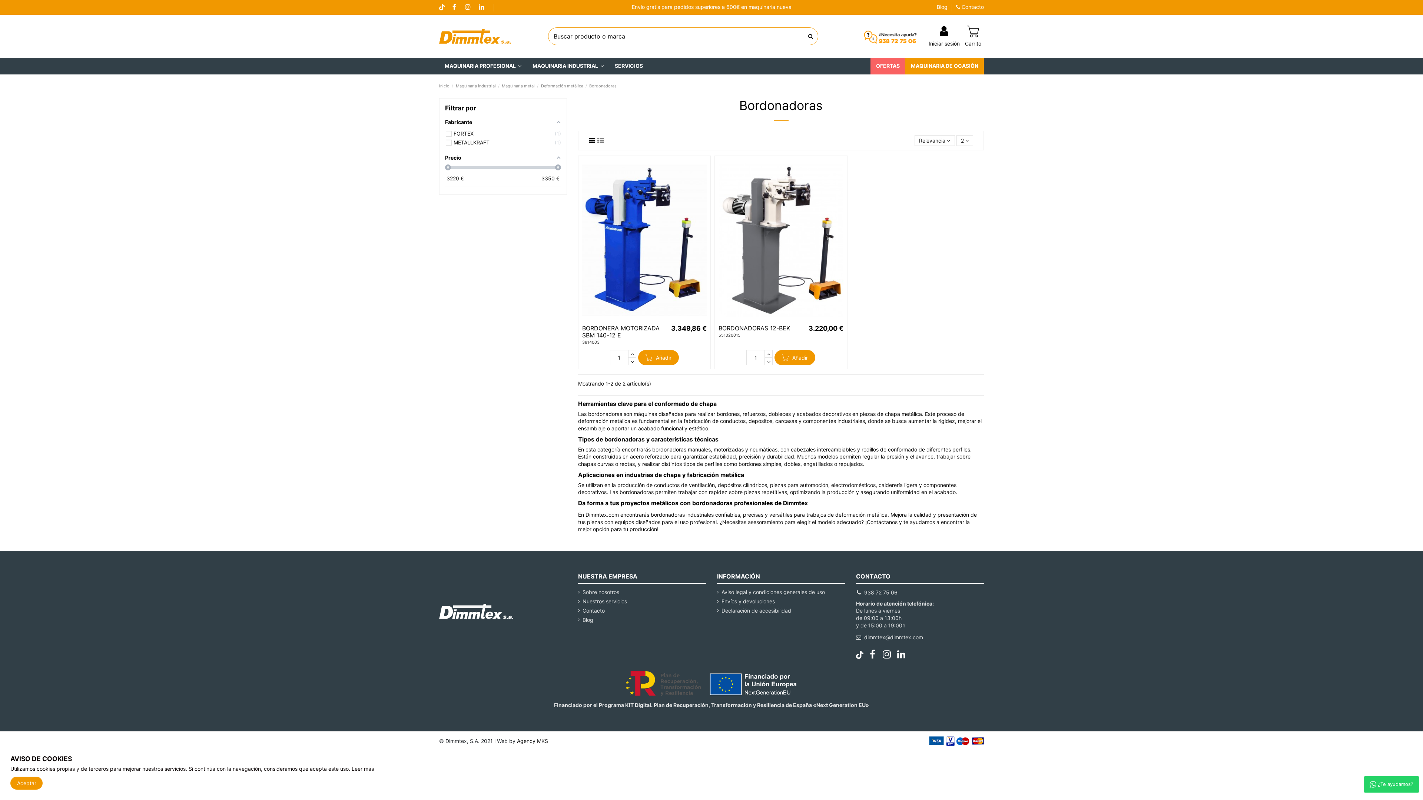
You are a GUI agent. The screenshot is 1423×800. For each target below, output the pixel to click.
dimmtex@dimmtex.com (893, 637)
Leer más (363, 769)
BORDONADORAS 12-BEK (754, 328)
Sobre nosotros (601, 592)
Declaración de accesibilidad (756, 610)
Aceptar (26, 783)
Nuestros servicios (605, 601)
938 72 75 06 (881, 592)
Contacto (972, 7)
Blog (942, 7)
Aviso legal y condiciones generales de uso (773, 592)
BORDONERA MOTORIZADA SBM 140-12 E (621, 331)
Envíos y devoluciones (748, 601)
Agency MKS (532, 741)
